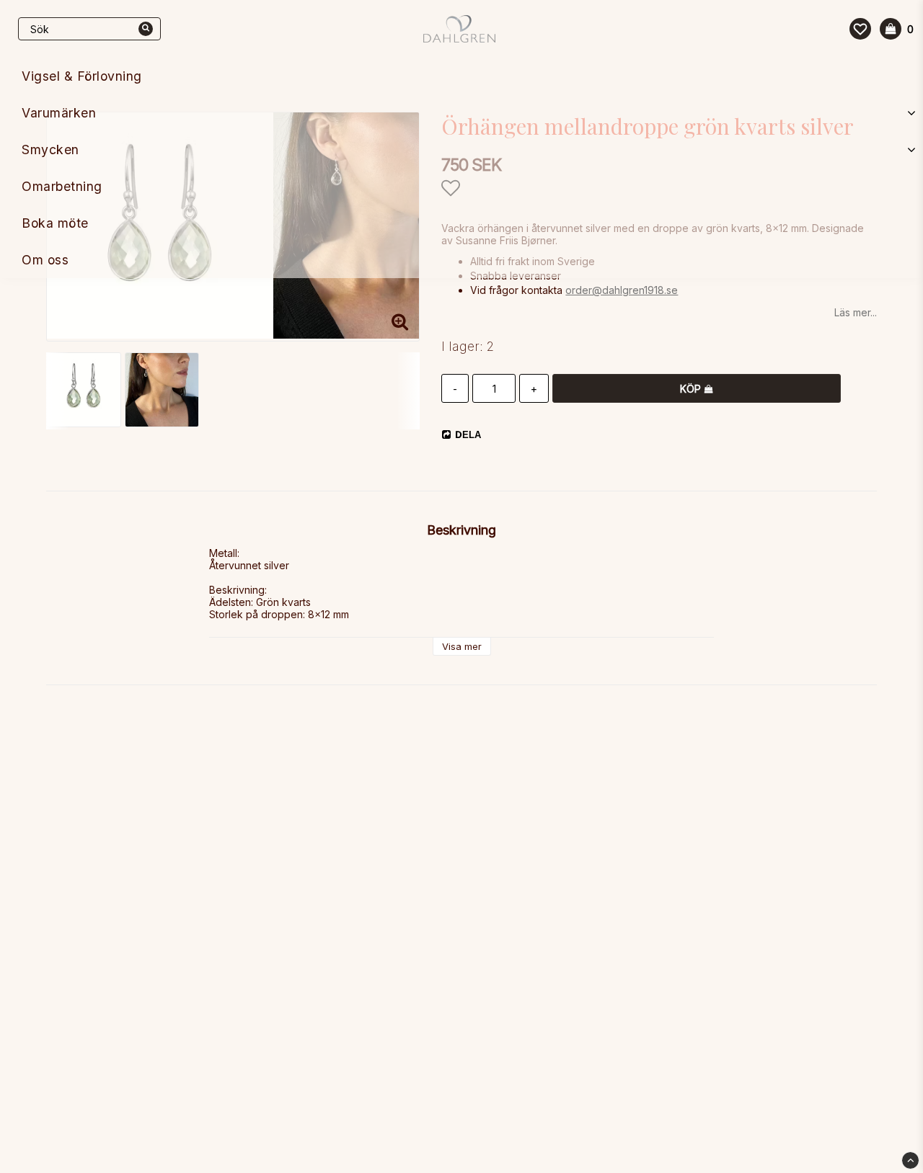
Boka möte (55, 223)
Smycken (50, 149)
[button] (860, 29)
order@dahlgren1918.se (621, 290)
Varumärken (59, 112)
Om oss (45, 259)
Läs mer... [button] (855, 312)
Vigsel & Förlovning (82, 76)
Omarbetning (62, 186)
